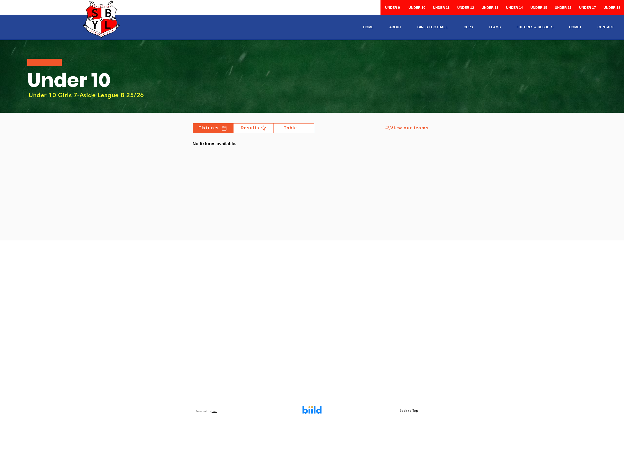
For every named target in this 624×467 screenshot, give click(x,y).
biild (214, 411)
